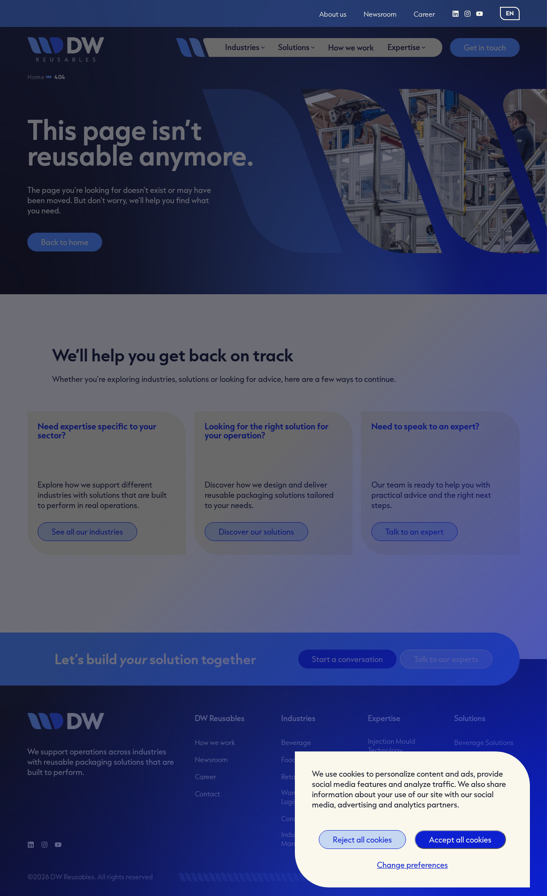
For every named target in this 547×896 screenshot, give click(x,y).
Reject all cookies (362, 839)
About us (333, 14)
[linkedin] (455, 13)
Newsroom (380, 14)
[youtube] (479, 13)
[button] (510, 13)
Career (424, 14)
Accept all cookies (460, 839)
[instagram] (467, 13)
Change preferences (412, 864)
